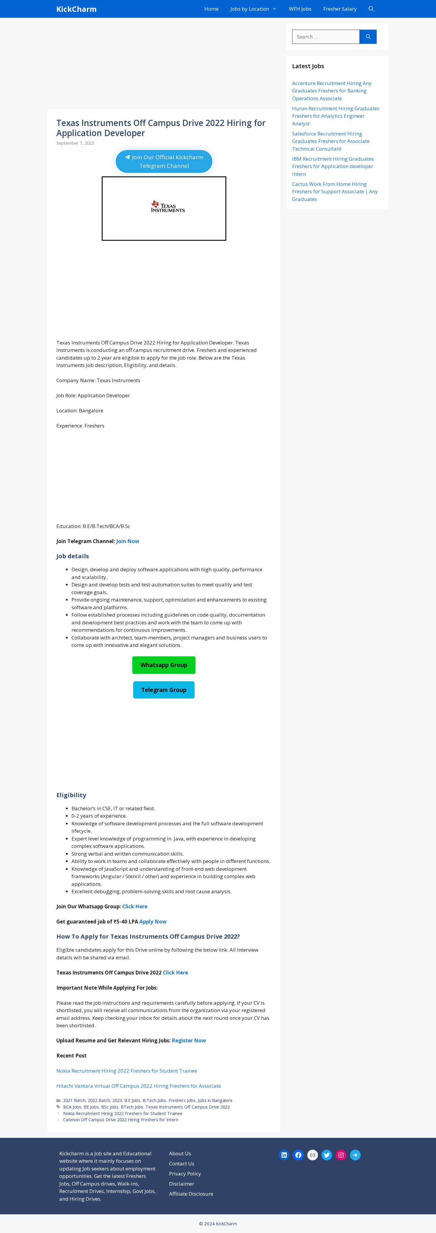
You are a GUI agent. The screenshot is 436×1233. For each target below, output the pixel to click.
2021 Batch (74, 1100)
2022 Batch (99, 1100)
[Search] (368, 37)
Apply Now (153, 921)
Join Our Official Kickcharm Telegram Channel (167, 161)
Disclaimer (181, 1183)
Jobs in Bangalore (215, 1100)
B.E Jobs (132, 1100)
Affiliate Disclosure (191, 1193)
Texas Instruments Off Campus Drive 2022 (188, 1107)
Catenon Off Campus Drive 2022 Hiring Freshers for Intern (120, 1119)
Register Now (189, 1040)
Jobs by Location (249, 8)
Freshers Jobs (181, 1100)
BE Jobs (91, 1107)
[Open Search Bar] (371, 9)
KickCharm (76, 9)
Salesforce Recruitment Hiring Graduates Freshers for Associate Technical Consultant (331, 141)
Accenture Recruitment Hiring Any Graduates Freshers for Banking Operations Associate (332, 91)
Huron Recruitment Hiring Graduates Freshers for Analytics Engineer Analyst (335, 116)
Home (211, 8)
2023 (117, 1100)
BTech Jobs (132, 1107)
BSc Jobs (109, 1107)
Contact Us (181, 1163)
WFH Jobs (300, 8)
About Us (180, 1153)
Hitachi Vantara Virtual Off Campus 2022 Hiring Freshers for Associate (138, 1085)
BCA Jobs (72, 1107)
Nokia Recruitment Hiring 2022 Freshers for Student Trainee (126, 1070)
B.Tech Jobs (154, 1100)
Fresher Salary (340, 8)
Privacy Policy (185, 1173)
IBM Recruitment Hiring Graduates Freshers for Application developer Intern (333, 166)
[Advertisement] (163, 65)
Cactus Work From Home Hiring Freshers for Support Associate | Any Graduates (335, 191)
